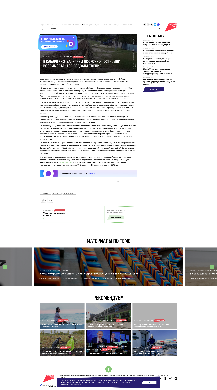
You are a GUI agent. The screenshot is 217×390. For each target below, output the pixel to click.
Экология (73, 56)
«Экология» (65, 162)
